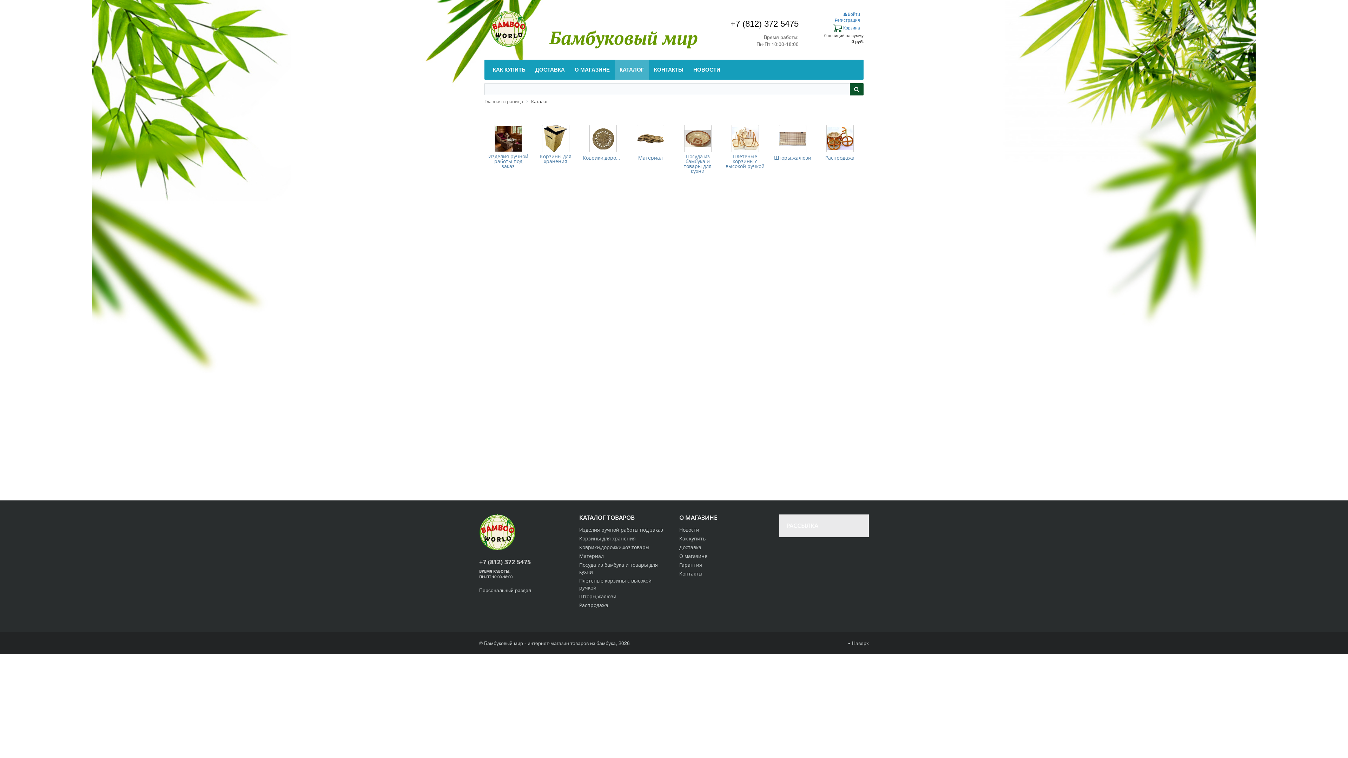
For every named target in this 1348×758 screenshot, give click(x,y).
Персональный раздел (505, 589)
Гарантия (690, 564)
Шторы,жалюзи (792, 157)
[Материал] (650, 138)
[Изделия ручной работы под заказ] (508, 138)
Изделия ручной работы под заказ (508, 161)
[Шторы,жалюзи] (792, 138)
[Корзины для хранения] (555, 138)
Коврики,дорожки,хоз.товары (603, 157)
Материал (650, 157)
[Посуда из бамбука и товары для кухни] (698, 138)
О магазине (693, 556)
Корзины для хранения (555, 159)
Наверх (860, 642)
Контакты (690, 573)
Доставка (690, 547)
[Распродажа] (840, 138)
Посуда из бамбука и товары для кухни (698, 164)
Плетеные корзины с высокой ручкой (745, 161)
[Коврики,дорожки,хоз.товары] (603, 138)
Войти (853, 14)
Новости (689, 529)
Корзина (851, 28)
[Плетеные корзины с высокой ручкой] (745, 138)
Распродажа (839, 157)
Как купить (692, 538)
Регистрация (847, 20)
